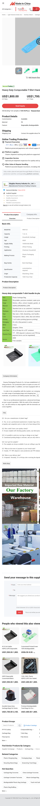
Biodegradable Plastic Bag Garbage (15, 782)
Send (19, 612)
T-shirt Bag (24, 733)
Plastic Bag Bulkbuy (10, 787)
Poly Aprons (6, 737)
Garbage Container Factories (13, 777)
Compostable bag (26, 729)
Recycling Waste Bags (11, 763)
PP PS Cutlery (6, 729)
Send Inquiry (20, 106)
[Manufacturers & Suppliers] (20, 3)
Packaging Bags (27, 758)
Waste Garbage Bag (32, 777)
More (4, 791)
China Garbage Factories (30, 773)
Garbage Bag (6, 733)
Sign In (5, 205)
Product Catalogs (31, 725)
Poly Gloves (24, 737)
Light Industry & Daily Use (15, 14)
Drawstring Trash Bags (29, 763)
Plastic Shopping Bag (10, 758)
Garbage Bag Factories (11, 773)
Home (3, 14)
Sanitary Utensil (28, 14)
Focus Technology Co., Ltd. (26, 798)
